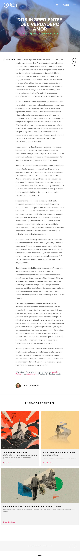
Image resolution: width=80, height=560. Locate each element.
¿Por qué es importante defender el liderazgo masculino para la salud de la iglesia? (20, 438)
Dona (66, 5)
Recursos (38, 546)
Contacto (47, 546)
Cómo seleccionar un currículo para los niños (60, 438)
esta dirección (32, 374)
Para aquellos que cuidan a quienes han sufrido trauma (40, 496)
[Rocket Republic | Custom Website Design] (40, 555)
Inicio (31, 546)
